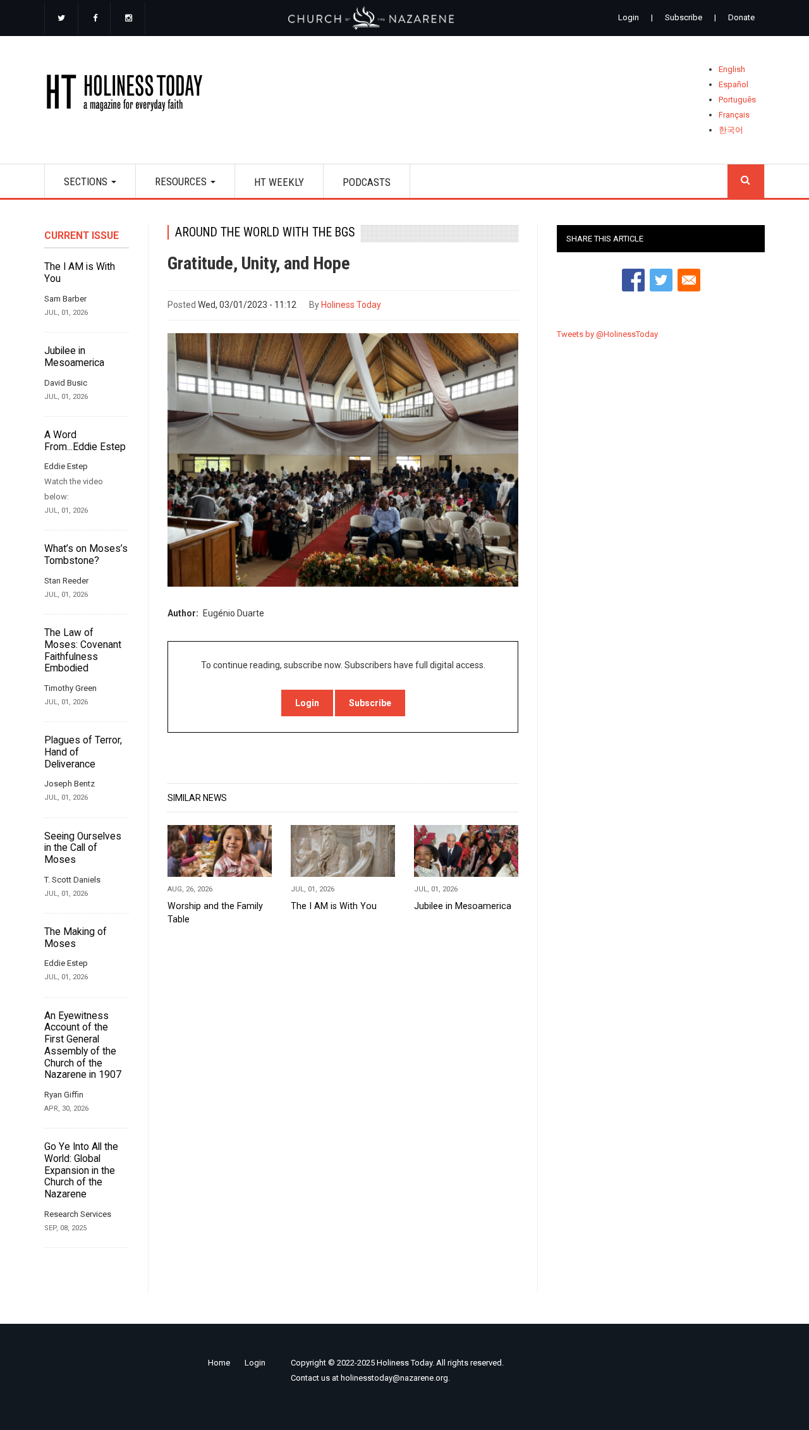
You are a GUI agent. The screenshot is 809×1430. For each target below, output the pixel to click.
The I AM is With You (79, 272)
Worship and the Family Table (215, 912)
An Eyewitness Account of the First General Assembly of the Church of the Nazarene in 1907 (82, 1045)
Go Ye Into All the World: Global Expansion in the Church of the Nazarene (81, 1170)
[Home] (128, 95)
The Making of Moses (75, 938)
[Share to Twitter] (661, 280)
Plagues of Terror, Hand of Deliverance (83, 752)
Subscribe (683, 17)
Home (219, 1362)
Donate (741, 17)
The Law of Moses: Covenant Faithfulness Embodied (82, 650)
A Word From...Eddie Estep (85, 441)
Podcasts (367, 182)
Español (733, 84)
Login (628, 17)
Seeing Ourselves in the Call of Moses (82, 848)
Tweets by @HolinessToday (607, 334)
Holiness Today (351, 305)
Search (745, 181)
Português (737, 99)
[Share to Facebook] (633, 280)
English (732, 69)
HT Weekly (279, 182)
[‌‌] (61, 19)
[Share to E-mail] (689, 280)
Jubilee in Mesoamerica (74, 357)
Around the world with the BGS (265, 232)
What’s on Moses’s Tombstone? (86, 554)
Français (734, 114)
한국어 (731, 130)
